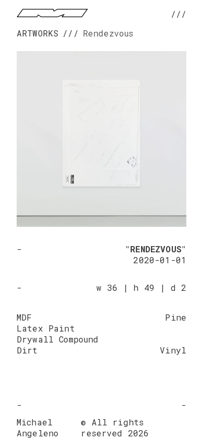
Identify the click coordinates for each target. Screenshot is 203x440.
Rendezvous (108, 33)
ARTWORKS (37, 33)
